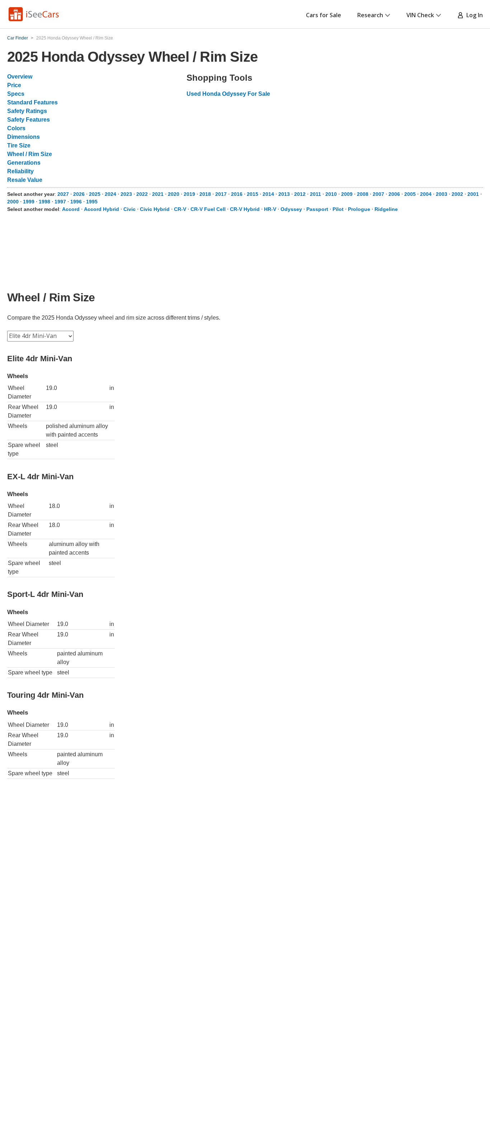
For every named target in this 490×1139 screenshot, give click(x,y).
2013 (284, 194)
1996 (76, 201)
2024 (110, 194)
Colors (16, 128)
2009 (347, 194)
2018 (205, 194)
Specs (15, 94)
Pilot (338, 209)
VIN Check (420, 15)
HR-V (270, 209)
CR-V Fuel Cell (208, 209)
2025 (94, 194)
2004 (426, 194)
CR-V (180, 209)
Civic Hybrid (155, 209)
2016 (236, 194)
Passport (317, 209)
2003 (441, 194)
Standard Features (32, 102)
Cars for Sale (323, 15)
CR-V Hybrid (245, 209)
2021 (158, 194)
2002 (457, 194)
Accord (71, 209)
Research (370, 15)
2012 (300, 194)
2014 (268, 194)
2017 (221, 194)
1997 (60, 201)
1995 (92, 201)
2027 (63, 194)
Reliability (20, 171)
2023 (126, 194)
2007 (378, 194)
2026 (79, 194)
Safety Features (28, 120)
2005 (410, 194)
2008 (362, 194)
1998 (44, 201)
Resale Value (24, 180)
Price (14, 85)
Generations (24, 163)
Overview (19, 77)
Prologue (359, 209)
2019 (189, 194)
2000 (13, 201)
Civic (129, 209)
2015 (252, 194)
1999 (28, 201)
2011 (315, 194)
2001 (473, 194)
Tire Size (18, 145)
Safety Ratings (27, 111)
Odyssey (291, 209)
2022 (142, 194)
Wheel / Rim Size (29, 154)
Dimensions (23, 137)
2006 (394, 194)
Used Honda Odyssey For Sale (228, 94)
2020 (173, 194)
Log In (473, 15)
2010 (331, 194)
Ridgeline (386, 209)
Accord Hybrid (101, 209)
